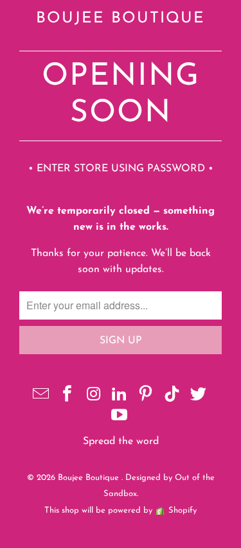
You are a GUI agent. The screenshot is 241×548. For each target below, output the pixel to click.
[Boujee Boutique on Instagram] (94, 396)
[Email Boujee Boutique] (41, 396)
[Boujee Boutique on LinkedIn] (120, 396)
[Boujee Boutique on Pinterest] (146, 396)
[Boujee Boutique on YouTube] (120, 417)
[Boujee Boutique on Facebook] (67, 396)
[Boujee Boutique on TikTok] (172, 396)
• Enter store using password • (120, 169)
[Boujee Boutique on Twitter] (199, 396)
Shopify (182, 510)
